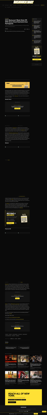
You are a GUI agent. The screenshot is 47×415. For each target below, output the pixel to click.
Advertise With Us (17, 328)
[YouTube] (27, 411)
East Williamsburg (15, 334)
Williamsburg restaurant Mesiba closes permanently (22, 364)
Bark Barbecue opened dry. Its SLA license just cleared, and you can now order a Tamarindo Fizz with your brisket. (35, 365)
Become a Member (17, 108)
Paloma (6, 303)
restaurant (7, 203)
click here (10, 313)
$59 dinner (21, 207)
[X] (22, 411)
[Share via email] (27, 29)
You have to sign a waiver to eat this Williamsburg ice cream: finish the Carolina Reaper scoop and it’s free (10, 381)
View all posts (6, 343)
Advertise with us (12, 402)
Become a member (36, 59)
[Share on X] (26, 29)
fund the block (44, 411)
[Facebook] (26, 411)
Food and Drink (7, 18)
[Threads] (24, 411)
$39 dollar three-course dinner (15, 303)
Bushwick (10, 334)
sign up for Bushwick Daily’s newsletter (14, 317)
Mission (12, 199)
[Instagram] (19, 411)
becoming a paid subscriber (20, 319)
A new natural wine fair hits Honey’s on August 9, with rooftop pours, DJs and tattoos (10, 365)
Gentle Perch (14, 127)
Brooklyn (7, 334)
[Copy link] (29, 29)
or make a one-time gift (9, 224)
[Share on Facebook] (24, 29)
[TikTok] (21, 411)
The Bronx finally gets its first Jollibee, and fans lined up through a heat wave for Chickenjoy (23, 381)
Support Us (17, 298)
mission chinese (25, 334)
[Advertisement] (23, 13)
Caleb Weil (6, 342)
